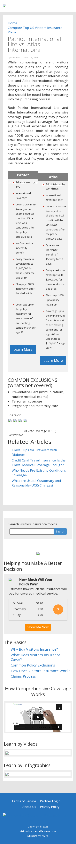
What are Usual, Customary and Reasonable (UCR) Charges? (36, 482)
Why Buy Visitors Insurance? (34, 649)
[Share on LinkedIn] (25, 420)
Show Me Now (38, 627)
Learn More (23, 349)
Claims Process (23, 676)
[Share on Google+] (20, 420)
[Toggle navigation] (69, 6)
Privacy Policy (49, 807)
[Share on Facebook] (9, 420)
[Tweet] (15, 420)
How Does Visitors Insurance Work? (40, 670)
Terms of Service (23, 801)
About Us (29, 807)
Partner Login (50, 801)
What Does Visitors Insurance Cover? (35, 657)
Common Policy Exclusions (33, 665)
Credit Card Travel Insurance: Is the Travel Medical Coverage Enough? (38, 462)
